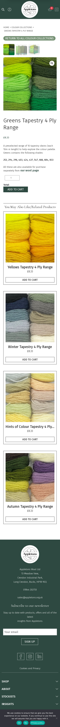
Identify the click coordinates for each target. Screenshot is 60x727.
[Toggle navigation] (56, 9)
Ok (19, 723)
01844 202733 (30, 589)
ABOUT (6, 689)
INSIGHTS (8, 704)
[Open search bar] (3, 9)
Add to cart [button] (30, 279)
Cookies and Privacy (30, 668)
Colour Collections (21, 27)
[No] (56, 718)
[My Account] (9, 9)
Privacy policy (37, 723)
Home (6, 27)
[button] (51, 63)
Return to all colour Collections (29, 38)
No (26, 723)
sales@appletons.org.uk (30, 597)
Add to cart (16, 189)
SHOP (5, 681)
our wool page (29, 170)
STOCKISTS (8, 696)
